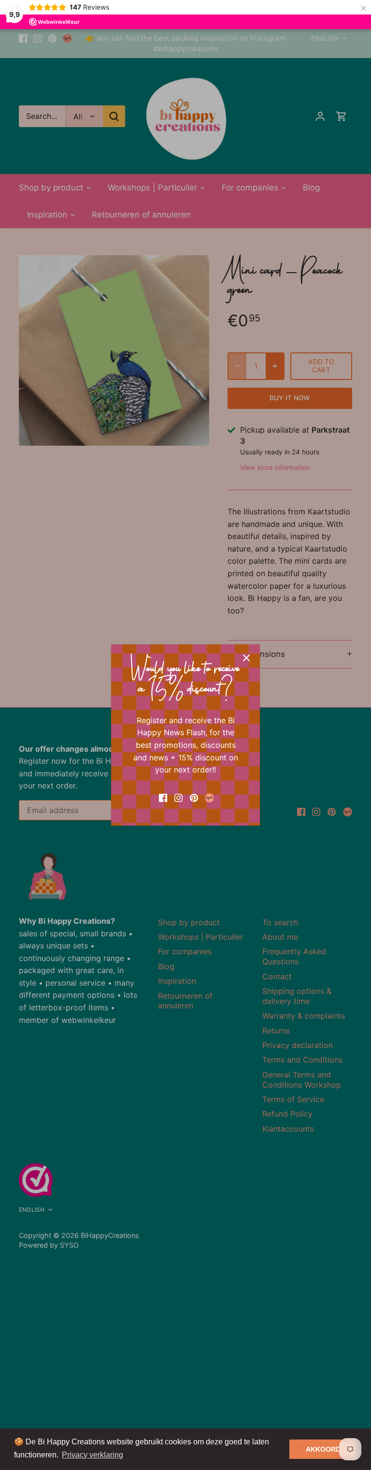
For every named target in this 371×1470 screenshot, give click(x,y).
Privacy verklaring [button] (92, 1455)
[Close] (246, 658)
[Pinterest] (194, 797)
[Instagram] (178, 797)
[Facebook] (163, 797)
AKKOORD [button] (323, 1449)
